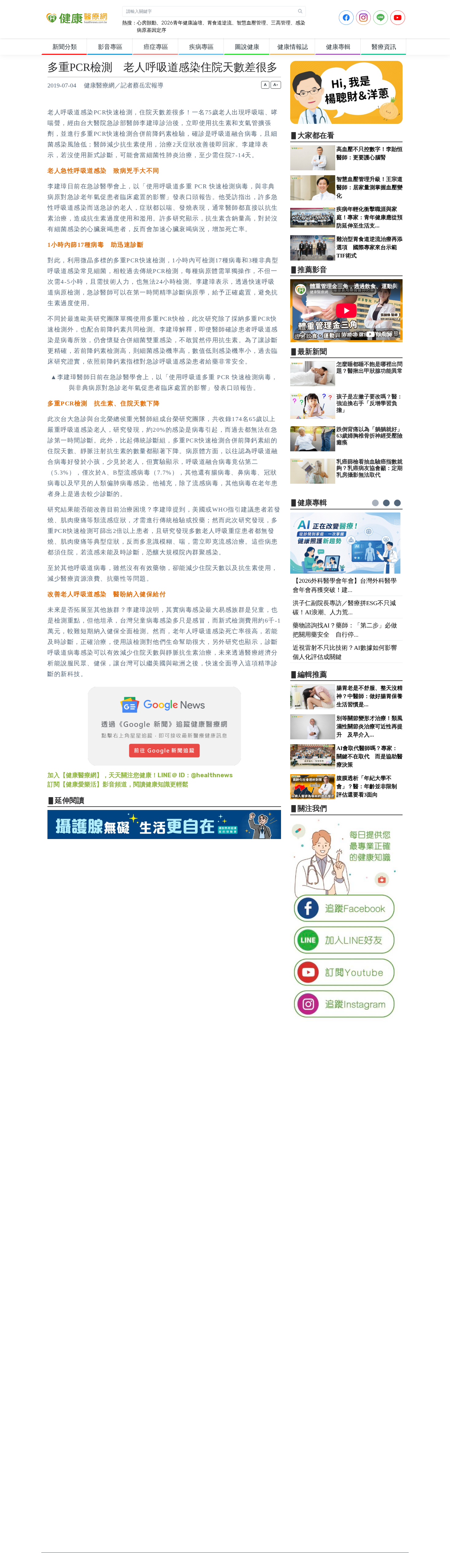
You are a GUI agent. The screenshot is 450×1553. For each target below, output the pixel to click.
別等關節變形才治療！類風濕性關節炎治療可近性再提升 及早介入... (369, 726)
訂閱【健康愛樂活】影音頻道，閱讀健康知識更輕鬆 (117, 784)
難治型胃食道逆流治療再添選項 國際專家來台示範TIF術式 (369, 247)
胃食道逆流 (219, 23)
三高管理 (281, 23)
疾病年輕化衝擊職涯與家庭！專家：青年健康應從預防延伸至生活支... (369, 217)
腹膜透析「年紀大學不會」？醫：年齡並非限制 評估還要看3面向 (369, 786)
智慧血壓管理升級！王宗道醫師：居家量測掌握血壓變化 (369, 187)
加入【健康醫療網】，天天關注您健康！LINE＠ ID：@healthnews (140, 775)
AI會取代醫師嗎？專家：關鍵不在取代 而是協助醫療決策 (369, 756)
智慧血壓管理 (251, 23)
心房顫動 (146, 23)
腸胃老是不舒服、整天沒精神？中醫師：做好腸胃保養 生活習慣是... (372, 696)
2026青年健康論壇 (181, 23)
